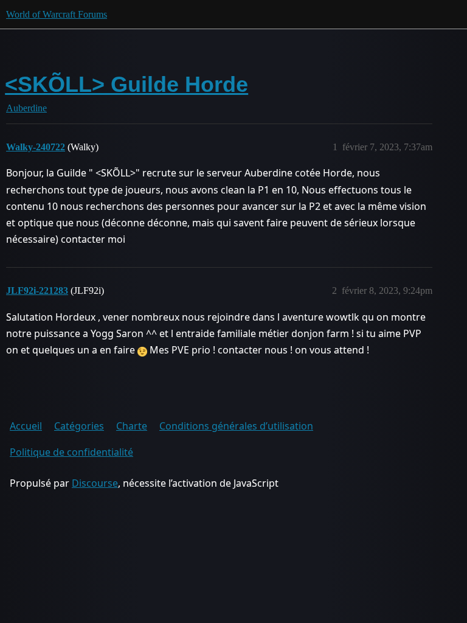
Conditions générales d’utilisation (236, 426)
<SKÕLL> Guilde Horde (126, 84)
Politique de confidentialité (71, 452)
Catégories (79, 426)
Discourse (95, 483)
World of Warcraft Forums (56, 14)
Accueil (26, 426)
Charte (131, 426)
